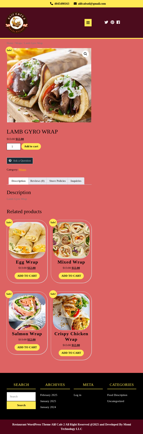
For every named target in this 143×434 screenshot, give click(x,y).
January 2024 (48, 407)
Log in (77, 395)
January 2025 (48, 401)
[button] (85, 54)
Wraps (18, 43)
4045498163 (61, 3)
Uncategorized (115, 401)
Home (10, 43)
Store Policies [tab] (57, 180)
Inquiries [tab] (76, 180)
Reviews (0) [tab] (37, 180)
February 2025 (48, 395)
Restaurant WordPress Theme (31, 424)
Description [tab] (19, 180)
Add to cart (31, 146)
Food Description (117, 395)
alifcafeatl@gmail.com (92, 3)
